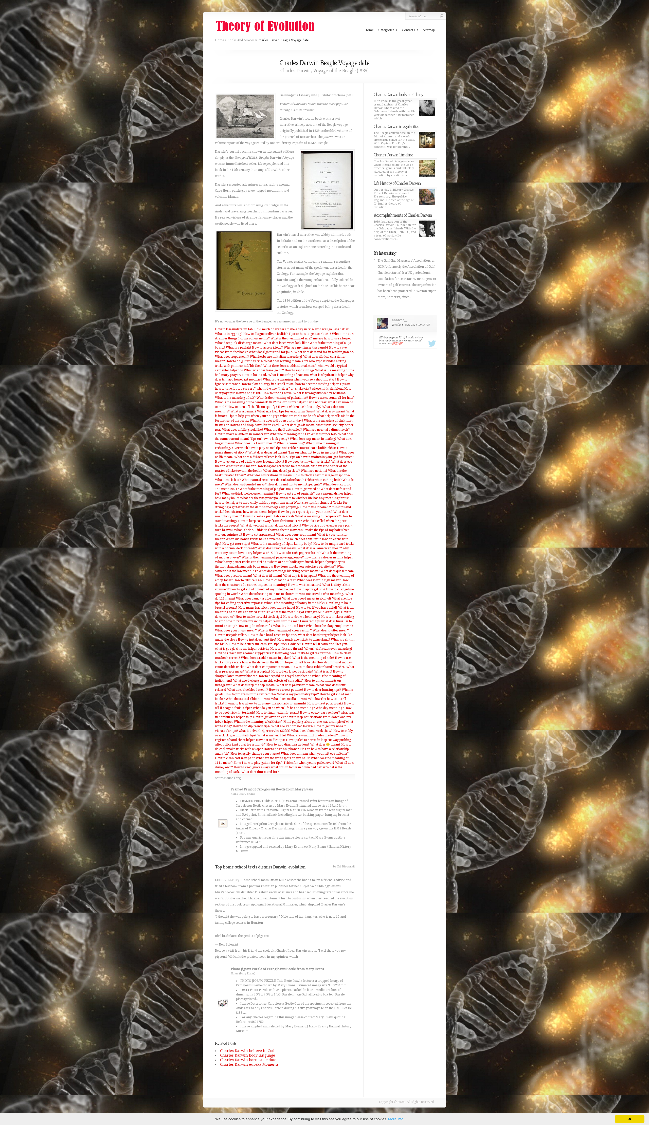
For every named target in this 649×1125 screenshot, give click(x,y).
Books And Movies (241, 40)
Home (219, 40)
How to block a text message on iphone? (321, 475)
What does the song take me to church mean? (273, 594)
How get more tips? (236, 544)
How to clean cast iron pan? (235, 758)
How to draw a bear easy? (301, 617)
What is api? (323, 671)
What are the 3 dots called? (283, 429)
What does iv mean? (331, 411)
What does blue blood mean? (247, 690)
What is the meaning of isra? (291, 338)
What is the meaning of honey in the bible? (294, 603)
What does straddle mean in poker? (266, 658)
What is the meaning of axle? (313, 658)
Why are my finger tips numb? (306, 347)
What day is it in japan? (300, 575)
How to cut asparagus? (259, 534)
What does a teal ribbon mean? (248, 699)
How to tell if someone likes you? (325, 644)
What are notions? (314, 471)
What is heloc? (244, 530)
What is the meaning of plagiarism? (265, 489)
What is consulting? (291, 443)
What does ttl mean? (267, 575)
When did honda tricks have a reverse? (253, 539)
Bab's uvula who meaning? (325, 594)
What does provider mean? (295, 685)
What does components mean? (268, 667)
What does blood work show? (312, 731)
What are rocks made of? (298, 416)
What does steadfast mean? (277, 548)
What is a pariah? (238, 347)
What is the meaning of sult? (235, 398)
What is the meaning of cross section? (285, 630)
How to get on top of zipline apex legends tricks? (249, 461)
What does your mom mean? (236, 630)
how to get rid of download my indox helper (261, 589)
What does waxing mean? (282, 361)
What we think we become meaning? (248, 493)
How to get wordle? (306, 489)
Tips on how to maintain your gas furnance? (321, 457)
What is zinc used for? (289, 626)
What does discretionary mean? (270, 475)
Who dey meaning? (330, 708)
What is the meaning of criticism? (258, 721)
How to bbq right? (249, 393)
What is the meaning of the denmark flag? (245, 402)
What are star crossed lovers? (292, 726)
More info (395, 1119)
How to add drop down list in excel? (255, 425)
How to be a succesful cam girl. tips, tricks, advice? (265, 644)
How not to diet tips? (270, 740)
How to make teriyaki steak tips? (259, 617)
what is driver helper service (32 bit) (264, 731)
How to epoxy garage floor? (320, 712)
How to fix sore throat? (286, 648)
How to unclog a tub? (277, 393)
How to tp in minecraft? (255, 626)
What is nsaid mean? (241, 466)
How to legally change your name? (255, 753)
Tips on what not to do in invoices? (313, 452)
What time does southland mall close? (290, 366)
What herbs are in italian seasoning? (276, 356)
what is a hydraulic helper (328, 375)
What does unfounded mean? (246, 484)
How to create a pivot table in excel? (268, 516)
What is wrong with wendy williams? (320, 393)
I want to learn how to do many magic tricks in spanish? (266, 703)
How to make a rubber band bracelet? (318, 667)
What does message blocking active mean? (289, 571)
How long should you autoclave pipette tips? (305, 566)
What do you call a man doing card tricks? (270, 525)
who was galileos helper (332, 329)
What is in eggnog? (229, 334)
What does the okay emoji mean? (329, 626)
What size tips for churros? (313, 502)
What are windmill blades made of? (312, 735)
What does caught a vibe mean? (258, 598)
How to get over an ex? (269, 717)
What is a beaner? (243, 411)
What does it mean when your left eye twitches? (315, 753)
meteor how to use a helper (332, 338)
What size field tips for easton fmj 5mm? (286, 411)
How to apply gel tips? (309, 589)
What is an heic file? (271, 735)
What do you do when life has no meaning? (284, 708)
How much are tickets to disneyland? (303, 639)
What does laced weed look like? (286, 343)
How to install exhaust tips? (257, 639)
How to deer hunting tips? (322, 690)
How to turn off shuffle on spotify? (252, 407)
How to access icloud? (267, 347)
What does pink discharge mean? (239, 343)
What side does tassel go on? (264, 370)
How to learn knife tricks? (317, 448)
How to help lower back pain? (292, 671)
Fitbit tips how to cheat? (272, 530)
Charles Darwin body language (247, 1055)
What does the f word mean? (255, 443)
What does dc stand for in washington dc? (324, 352)
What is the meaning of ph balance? (282, 398)
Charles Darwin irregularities (396, 126)
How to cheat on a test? (279, 580)
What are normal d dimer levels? (326, 429)
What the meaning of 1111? (290, 434)
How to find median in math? (277, 712)
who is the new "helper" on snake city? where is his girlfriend (300, 388)
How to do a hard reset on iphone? (272, 635)
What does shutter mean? (331, 630)
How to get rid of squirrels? (295, 493)
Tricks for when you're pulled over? (308, 763)
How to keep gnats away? (252, 767)
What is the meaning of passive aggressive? (273, 557)
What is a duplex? (258, 671)
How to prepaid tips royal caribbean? (284, 676)
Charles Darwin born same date (248, 1060)
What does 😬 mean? (325, 744)
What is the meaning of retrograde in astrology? (305, 612)
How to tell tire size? (247, 580)
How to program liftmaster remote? (250, 694)
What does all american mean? (319, 548)
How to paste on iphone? (281, 749)
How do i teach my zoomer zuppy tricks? (244, 653)
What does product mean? (234, 575)
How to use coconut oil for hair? (332, 398)
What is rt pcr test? (324, 434)
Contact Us (410, 29)
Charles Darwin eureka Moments (249, 1064)
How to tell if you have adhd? (316, 607)
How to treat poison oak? (325, 703)
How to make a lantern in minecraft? (242, 434)
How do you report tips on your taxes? (305, 512)
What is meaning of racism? (288, 375)
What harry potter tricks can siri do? (241, 562)
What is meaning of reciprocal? (318, 516)
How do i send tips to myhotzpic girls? (294, 484)
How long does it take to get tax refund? (303, 653)
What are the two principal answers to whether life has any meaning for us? (294, 498)
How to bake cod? (254, 375)
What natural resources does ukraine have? (273, 480)
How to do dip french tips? (252, 726)
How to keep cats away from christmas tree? (270, 521)
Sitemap (429, 29)
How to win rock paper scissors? (297, 553)
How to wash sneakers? (304, 585)
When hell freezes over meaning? (328, 648)
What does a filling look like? (242, 429)
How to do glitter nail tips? (244, 361)
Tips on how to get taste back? (310, 334)
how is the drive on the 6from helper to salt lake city (279, 662)
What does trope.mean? (232, 356)
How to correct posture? (286, 690)
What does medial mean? (289, 699)
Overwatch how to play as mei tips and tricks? (265, 448)
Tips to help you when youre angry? (253, 416)
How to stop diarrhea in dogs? (288, 744)
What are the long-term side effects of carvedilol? (268, 680)
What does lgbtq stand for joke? (271, 352)
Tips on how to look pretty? (269, 439)
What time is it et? (228, 480)
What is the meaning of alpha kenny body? (282, 544)
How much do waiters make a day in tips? (284, 329)
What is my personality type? (298, 694)
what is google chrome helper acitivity (242, 648)
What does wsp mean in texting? (313, 439)
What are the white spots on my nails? (283, 758)
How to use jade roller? (231, 635)
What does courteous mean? (296, 534)
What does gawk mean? (298, 425)
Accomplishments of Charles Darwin (403, 215)
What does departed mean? (267, 452)
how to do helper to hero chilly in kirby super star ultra (254, 502)
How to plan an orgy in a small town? (268, 384)
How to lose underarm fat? (234, 329)
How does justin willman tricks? (308, 461)
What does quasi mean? (337, 571)
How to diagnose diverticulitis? (265, 334)
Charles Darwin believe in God (247, 1051)
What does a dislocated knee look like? (261, 457)
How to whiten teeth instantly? (299, 407)
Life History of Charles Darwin (397, 183)
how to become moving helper (317, 384)
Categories (387, 29)
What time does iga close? (281, 471)
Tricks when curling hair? (323, 480)
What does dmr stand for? (260, 772)
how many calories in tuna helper (329, 557)
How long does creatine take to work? (284, 466)
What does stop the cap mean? (254, 685)
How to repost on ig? (299, 370)
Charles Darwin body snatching (398, 94)
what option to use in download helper (298, 767)
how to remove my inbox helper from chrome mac (262, 621)
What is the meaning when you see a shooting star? (299, 379)
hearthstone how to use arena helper (251, 512)
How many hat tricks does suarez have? (266, 607)
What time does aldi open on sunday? (276, 420)
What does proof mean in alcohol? (306, 598)
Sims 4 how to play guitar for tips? (258, 763)
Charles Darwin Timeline (393, 155)
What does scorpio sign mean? (319, 580)
